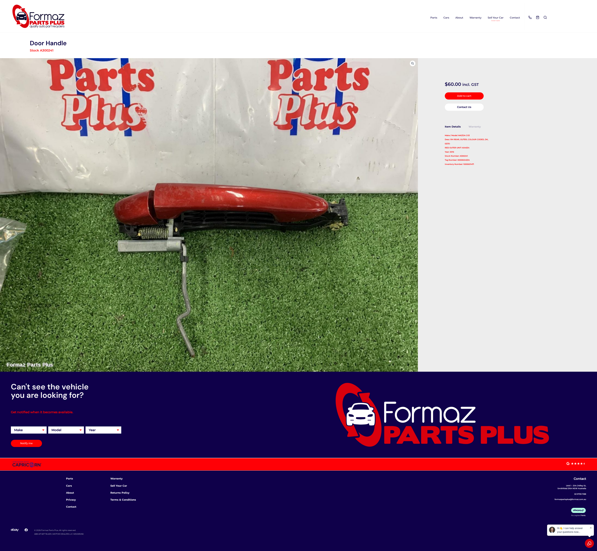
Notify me (26, 443)
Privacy (71, 499)
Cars (446, 17)
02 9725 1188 (580, 494)
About (459, 17)
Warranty (475, 17)
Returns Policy (120, 492)
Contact (515, 17)
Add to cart (464, 95)
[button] (412, 63)
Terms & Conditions (123, 499)
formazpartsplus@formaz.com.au (570, 499)
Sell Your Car (496, 17)
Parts (433, 17)
